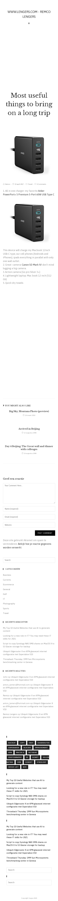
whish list (13, 767)
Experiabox (13, 748)
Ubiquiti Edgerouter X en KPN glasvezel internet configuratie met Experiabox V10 (28, 688)
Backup (12, 743)
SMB (19, 762)
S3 (27, 757)
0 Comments (41, 184)
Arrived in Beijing (29, 428)
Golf (5, 594)
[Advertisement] (29, 56)
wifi (25, 767)
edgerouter (44, 743)
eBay (31, 743)
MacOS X (20, 752)
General (6, 589)
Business (7, 575)
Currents (7, 580)
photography (15, 757)
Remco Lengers (10, 714)
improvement (41, 748)
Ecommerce (8, 584)
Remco (7, 184)
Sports (6, 608)
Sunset (29, 762)
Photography (9, 603)
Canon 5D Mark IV (31, 264)
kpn (10, 752)
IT (4, 599)
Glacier (27, 748)
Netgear (32, 752)
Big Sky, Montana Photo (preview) (29, 411)
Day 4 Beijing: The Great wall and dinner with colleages (29, 448)
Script (35, 757)
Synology (41, 762)
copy (22, 743)
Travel (30, 184)
